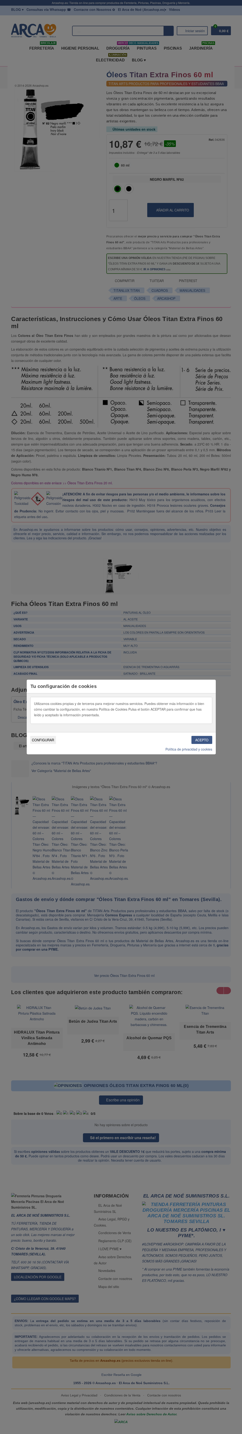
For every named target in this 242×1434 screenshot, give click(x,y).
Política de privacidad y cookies (188, 749)
